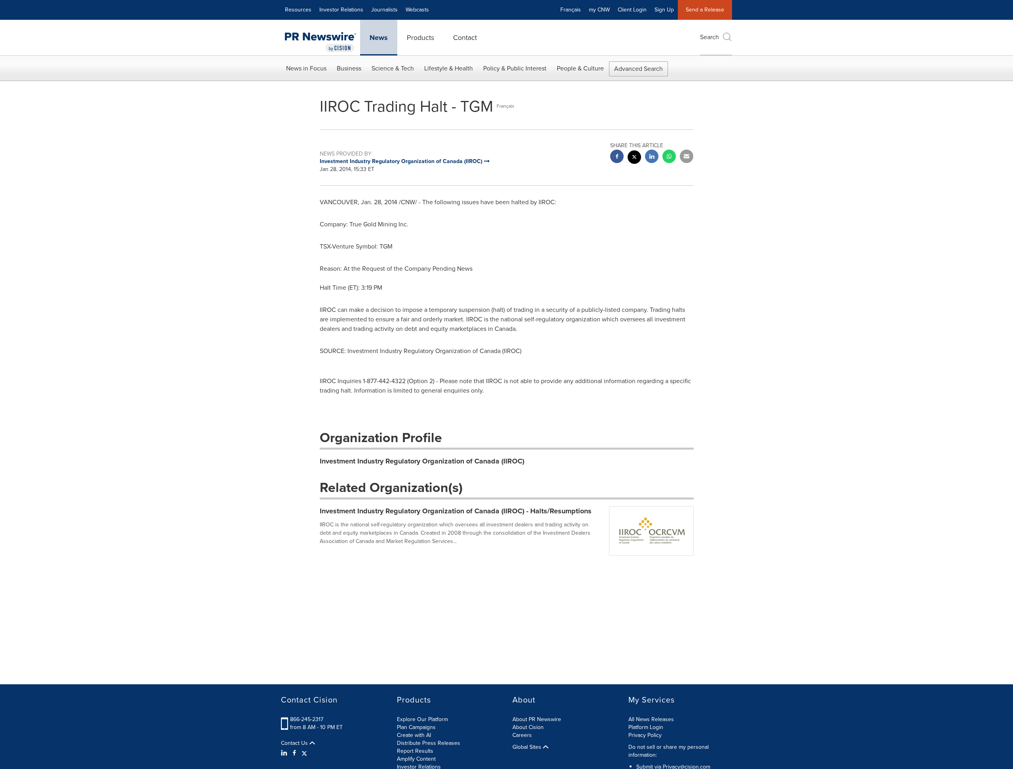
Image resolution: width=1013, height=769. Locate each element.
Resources (298, 10)
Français (570, 10)
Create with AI (414, 735)
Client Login (632, 10)
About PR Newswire (536, 719)
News (379, 37)
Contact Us (295, 743)
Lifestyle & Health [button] (448, 68)
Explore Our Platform (422, 719)
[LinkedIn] (285, 753)
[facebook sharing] (617, 157)
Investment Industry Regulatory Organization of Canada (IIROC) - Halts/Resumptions (456, 511)
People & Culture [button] (580, 68)
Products (420, 37)
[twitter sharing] (634, 158)
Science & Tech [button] (393, 68)
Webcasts (417, 10)
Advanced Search (638, 68)
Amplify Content (416, 759)
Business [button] (349, 68)
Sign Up (664, 10)
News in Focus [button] (306, 68)
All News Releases (651, 719)
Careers (522, 735)
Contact (465, 37)
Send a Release (705, 10)
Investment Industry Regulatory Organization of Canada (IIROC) (422, 461)
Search (709, 37)
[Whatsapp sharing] (669, 157)
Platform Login (645, 727)
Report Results (415, 751)
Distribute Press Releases (428, 743)
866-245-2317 (306, 719)
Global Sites (527, 747)
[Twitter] (304, 753)
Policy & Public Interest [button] (514, 68)
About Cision (528, 727)
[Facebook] (294, 753)
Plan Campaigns (416, 727)
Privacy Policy (645, 735)
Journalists (384, 10)
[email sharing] (686, 157)
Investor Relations (341, 10)
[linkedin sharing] (651, 157)
